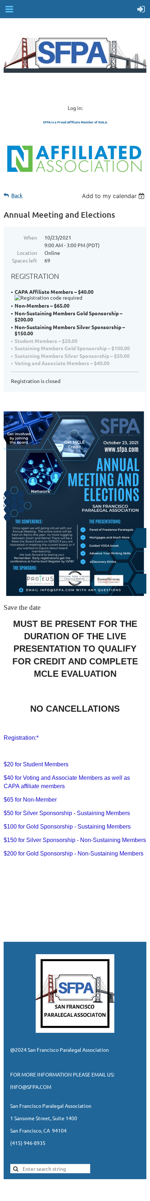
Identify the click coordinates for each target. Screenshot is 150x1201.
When (30, 237)
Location (27, 252)
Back (17, 195)
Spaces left (24, 260)
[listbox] (114, 195)
